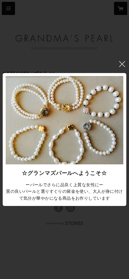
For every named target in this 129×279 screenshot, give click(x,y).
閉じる (122, 64)
